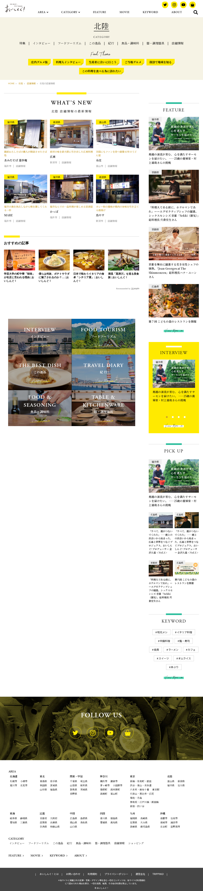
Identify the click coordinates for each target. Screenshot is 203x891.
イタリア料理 (184, 632)
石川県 (181, 785)
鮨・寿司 (184, 641)
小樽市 (23, 781)
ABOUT (176, 12)
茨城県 (83, 789)
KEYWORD (150, 12)
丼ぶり (175, 667)
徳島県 (114, 818)
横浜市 (103, 781)
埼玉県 (83, 781)
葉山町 (114, 793)
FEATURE (99, 12)
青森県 (43, 781)
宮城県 (53, 785)
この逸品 (95, 43)
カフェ (191, 649)
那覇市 (163, 818)
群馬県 (73, 789)
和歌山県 (55, 826)
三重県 (23, 822)
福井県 (170, 785)
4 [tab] (181, 416)
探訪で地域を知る (160, 62)
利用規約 (92, 874)
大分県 (143, 822)
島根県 (83, 818)
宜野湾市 (175, 826)
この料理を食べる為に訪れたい (101, 71)
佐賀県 (133, 822)
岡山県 (73, 822)
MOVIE (125, 12)
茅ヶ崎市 (105, 785)
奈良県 (43, 826)
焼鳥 (156, 649)
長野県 (73, 793)
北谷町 (163, 826)
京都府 (43, 818)
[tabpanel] (174, 386)
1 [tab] (163, 416)
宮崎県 (133, 826)
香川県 (103, 818)
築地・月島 (136, 797)
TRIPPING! (158, 874)
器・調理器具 (155, 43)
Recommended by (123, 288)
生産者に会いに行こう (103, 62)
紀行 (111, 43)
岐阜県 (13, 818)
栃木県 (83, 785)
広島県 (73, 818)
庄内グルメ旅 (39, 62)
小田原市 (117, 785)
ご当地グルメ (133, 62)
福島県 (53, 789)
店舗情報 (178, 43)
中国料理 (165, 641)
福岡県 (133, 818)
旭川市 (13, 785)
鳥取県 (83, 822)
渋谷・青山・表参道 (140, 785)
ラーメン (173, 649)
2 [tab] (169, 416)
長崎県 (143, 818)
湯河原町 (115, 789)
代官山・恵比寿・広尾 (142, 793)
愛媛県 (103, 822)
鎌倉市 (114, 781)
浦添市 (174, 822)
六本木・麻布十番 (139, 789)
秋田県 (43, 785)
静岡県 (23, 818)
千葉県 (73, 781)
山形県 (43, 789)
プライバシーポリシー (116, 874)
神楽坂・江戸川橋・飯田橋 (144, 802)
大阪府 (53, 818)
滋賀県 (43, 822)
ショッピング (136, 843)
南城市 (163, 822)
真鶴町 (103, 793)
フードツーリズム (69, 43)
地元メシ (162, 632)
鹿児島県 (145, 826)
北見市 (23, 785)
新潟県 (181, 781)
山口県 (73, 826)
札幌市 (13, 781)
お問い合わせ (73, 874)
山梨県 (73, 785)
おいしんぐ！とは (49, 874)
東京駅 (155, 789)
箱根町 (103, 789)
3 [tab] (175, 416)
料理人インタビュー (68, 62)
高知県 (114, 822)
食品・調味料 (130, 43)
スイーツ (164, 658)
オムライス (184, 658)
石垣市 (174, 818)
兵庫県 (53, 822)
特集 (22, 43)
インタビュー (41, 43)
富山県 (170, 781)
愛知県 (13, 822)
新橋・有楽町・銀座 (140, 781)
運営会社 (140, 874)
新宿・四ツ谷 (137, 806)
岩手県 (53, 781)
